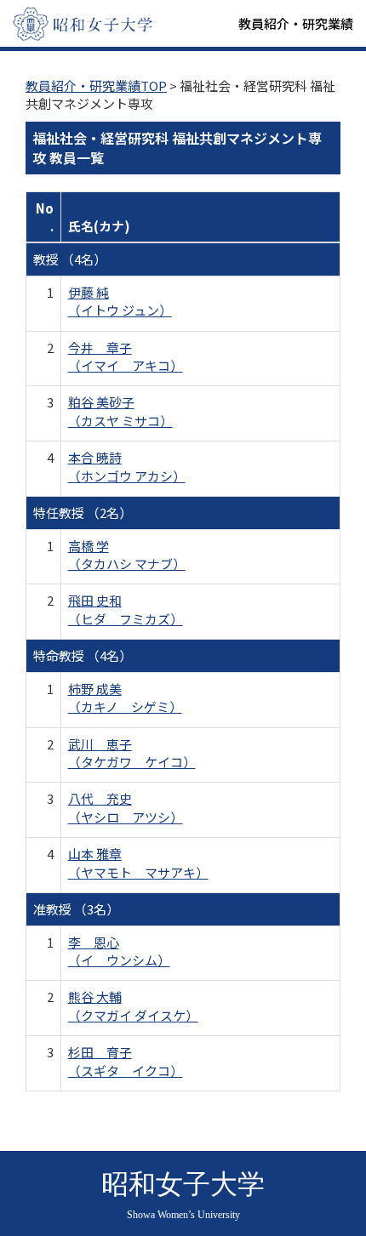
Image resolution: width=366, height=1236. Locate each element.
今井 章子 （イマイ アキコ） (125, 356)
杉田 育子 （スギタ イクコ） (125, 1061)
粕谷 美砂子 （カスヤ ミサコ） (120, 411)
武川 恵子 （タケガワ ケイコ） (132, 753)
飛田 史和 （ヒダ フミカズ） (125, 609)
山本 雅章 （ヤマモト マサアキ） (138, 862)
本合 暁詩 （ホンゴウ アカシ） (127, 466)
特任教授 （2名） (82, 512)
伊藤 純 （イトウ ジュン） (120, 301)
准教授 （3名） (76, 909)
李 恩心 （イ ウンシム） (119, 951)
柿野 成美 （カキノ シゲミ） (125, 697)
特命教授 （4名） (82, 655)
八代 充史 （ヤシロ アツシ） (125, 807)
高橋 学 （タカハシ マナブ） (127, 554)
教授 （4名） (69, 259)
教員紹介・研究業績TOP (96, 85)
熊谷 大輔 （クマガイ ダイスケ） (133, 1005)
